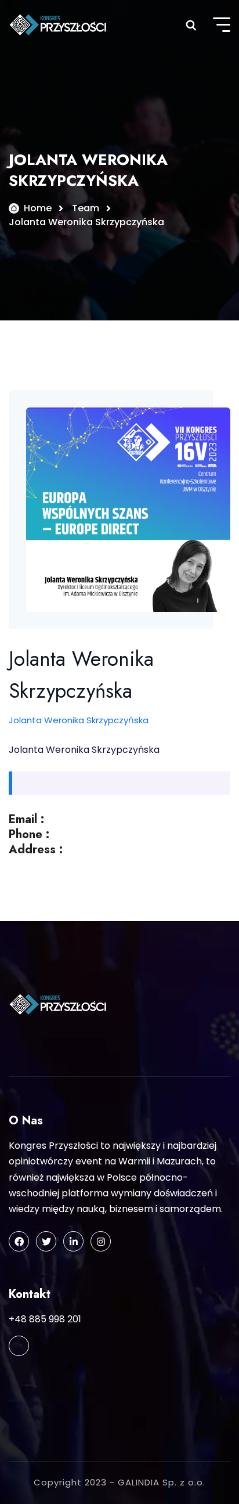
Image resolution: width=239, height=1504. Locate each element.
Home (38, 208)
